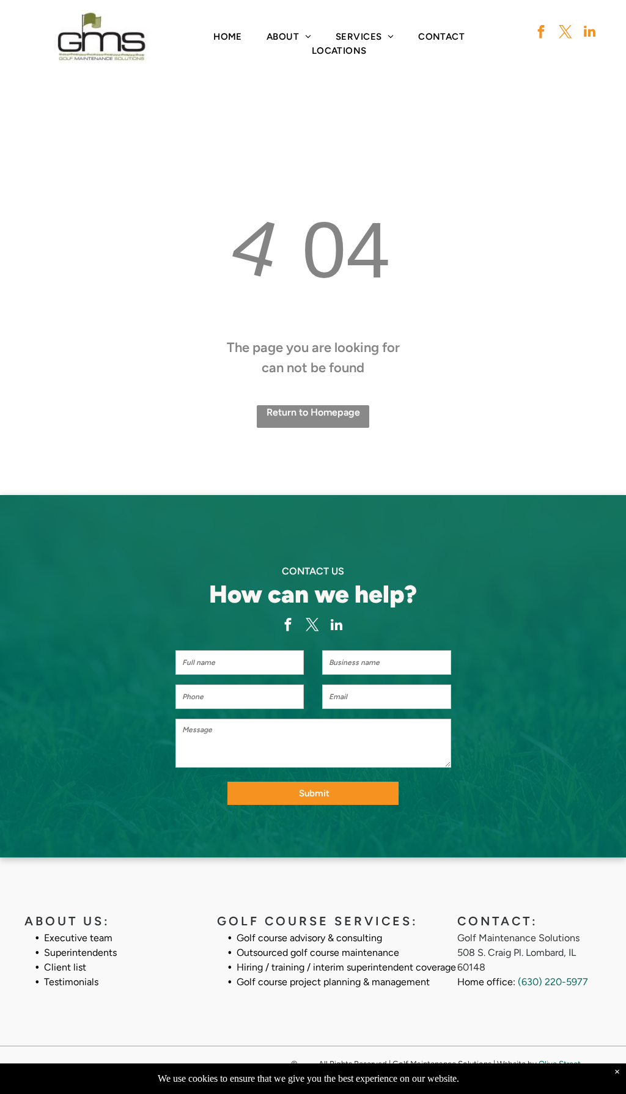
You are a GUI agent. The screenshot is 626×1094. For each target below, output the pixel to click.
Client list (65, 967)
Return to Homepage (313, 412)
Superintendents (80, 952)
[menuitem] (227, 37)
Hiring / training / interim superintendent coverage (346, 967)
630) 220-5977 (554, 982)
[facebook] (541, 33)
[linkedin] (590, 33)
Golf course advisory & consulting (309, 938)
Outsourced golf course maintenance (318, 952)
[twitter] (565, 33)
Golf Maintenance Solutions (518, 938)
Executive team (78, 938)
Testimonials (71, 982)
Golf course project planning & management (333, 982)
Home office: (486, 982)
